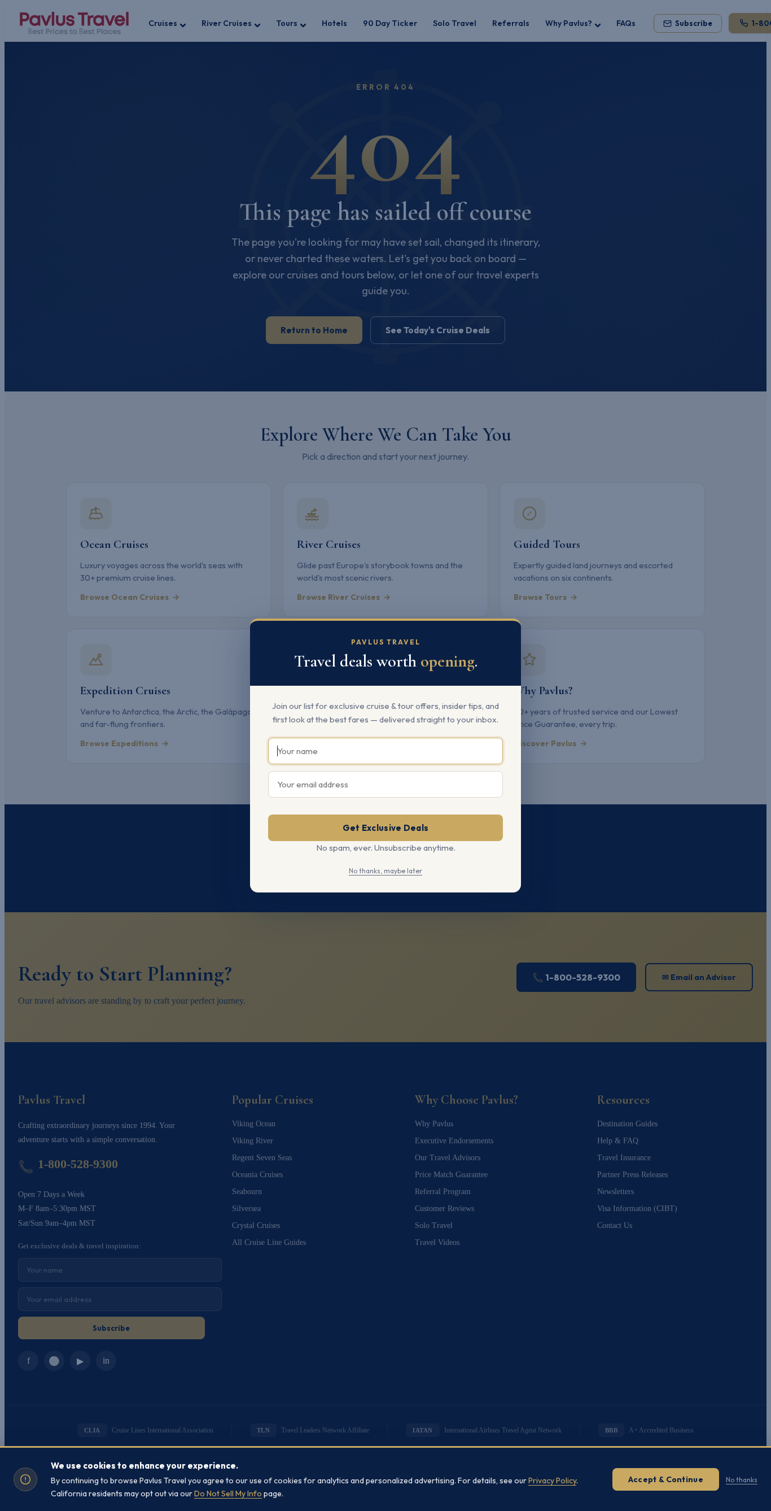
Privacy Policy (552, 1480)
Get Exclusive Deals (386, 827)
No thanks (741, 1479)
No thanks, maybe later (385, 870)
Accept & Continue (665, 1479)
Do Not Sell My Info (228, 1493)
